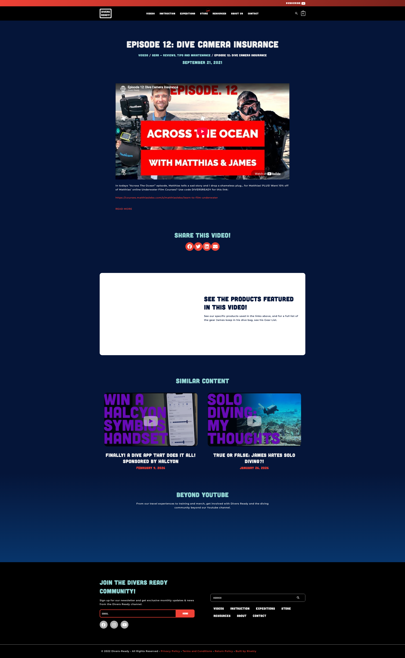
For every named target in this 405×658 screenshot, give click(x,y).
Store (204, 13)
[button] (296, 13)
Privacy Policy (170, 651)
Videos (150, 13)
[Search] (297, 598)
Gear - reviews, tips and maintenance (181, 55)
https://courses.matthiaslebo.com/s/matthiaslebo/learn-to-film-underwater (166, 197)
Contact (253, 13)
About (241, 616)
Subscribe (293, 3)
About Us (237, 13)
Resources (219, 13)
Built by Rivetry (245, 651)
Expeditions (187, 13)
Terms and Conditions (197, 651)
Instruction (167, 13)
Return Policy (224, 651)
